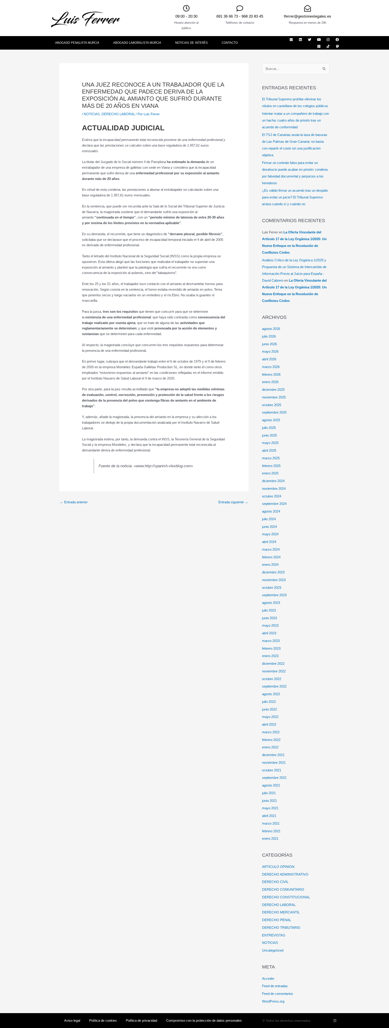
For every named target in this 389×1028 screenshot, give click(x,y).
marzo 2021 (271, 823)
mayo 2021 (270, 808)
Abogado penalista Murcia (77, 42)
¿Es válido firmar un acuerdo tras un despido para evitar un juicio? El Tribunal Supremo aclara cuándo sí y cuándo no (295, 197)
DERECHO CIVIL (275, 882)
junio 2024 (269, 527)
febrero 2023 (271, 648)
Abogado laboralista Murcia (137, 42)
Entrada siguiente (233, 502)
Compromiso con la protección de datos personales (204, 1020)
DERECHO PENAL (276, 920)
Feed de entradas (275, 986)
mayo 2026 (270, 351)
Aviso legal (72, 1020)
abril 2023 (269, 633)
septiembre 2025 (274, 412)
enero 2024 (270, 564)
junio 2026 (269, 344)
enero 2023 (270, 656)
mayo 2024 (270, 534)
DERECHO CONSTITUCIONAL (286, 897)
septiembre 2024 (274, 504)
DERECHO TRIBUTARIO (281, 927)
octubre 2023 (271, 587)
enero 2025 (270, 473)
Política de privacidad (141, 1020)
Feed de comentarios (277, 994)
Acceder (268, 978)
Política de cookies (103, 1020)
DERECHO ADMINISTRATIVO (285, 874)
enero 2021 (270, 838)
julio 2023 (269, 610)
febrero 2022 (271, 740)
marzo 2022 (271, 732)
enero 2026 (270, 382)
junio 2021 (269, 801)
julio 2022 (269, 702)
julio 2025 (269, 428)
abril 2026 (269, 359)
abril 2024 (269, 542)
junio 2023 (269, 618)
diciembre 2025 (273, 389)
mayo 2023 (270, 625)
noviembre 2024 (274, 488)
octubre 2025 (271, 405)
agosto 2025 (271, 420)
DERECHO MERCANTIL (281, 912)
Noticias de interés (191, 42)
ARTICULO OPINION (278, 867)
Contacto (230, 42)
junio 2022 (269, 709)
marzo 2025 (271, 458)
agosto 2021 (271, 785)
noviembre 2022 (274, 671)
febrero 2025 (271, 466)
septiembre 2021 (274, 778)
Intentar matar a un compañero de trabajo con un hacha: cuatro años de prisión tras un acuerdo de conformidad (295, 120)
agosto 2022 (271, 694)
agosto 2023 (271, 603)
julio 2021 (269, 793)
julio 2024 (269, 519)
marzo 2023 (271, 641)
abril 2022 (269, 724)
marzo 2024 (271, 549)
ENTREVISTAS (273, 935)
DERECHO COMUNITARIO (283, 889)
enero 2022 (270, 747)
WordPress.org (273, 1001)
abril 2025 (269, 450)
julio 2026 (269, 336)
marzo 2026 (271, 367)
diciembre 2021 (273, 755)
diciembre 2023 (273, 572)
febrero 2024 (271, 557)
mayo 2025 (270, 443)
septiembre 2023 (274, 595)
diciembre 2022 (273, 663)
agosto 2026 (271, 329)
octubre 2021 (271, 770)
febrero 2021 (271, 831)
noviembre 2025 (274, 397)
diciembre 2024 (273, 481)
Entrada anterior (74, 502)
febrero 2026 (271, 374)
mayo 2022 (270, 717)
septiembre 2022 (274, 686)
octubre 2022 (271, 679)
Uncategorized (272, 950)
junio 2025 (269, 435)
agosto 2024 (271, 511)
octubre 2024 (271, 496)
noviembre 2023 (274, 580)
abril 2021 (269, 816)
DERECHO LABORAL (118, 114)
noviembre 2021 (274, 762)
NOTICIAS (92, 114)
